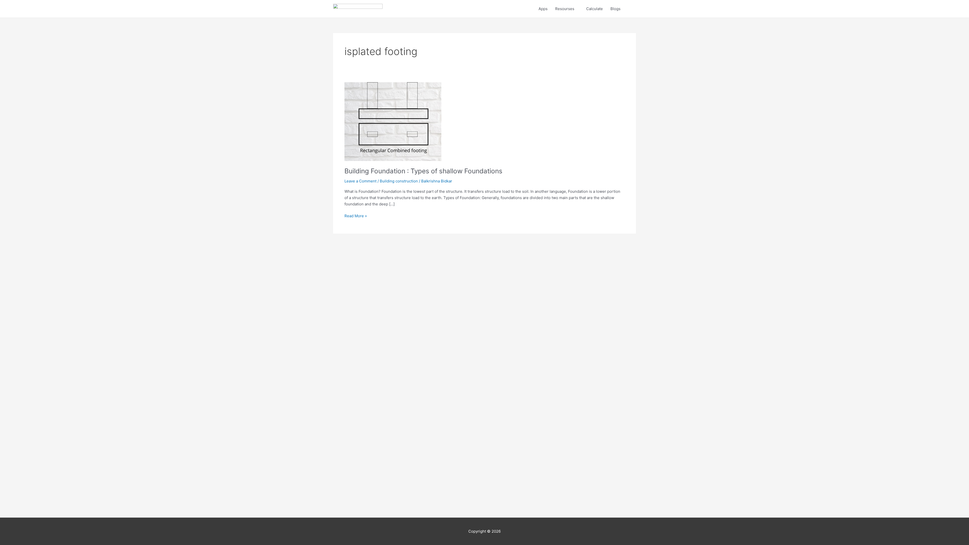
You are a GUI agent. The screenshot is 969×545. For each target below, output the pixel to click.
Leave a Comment (360, 181)
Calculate (594, 8)
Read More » (355, 215)
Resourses (564, 8)
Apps (543, 8)
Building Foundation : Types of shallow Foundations (423, 171)
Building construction (399, 181)
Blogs (615, 8)
